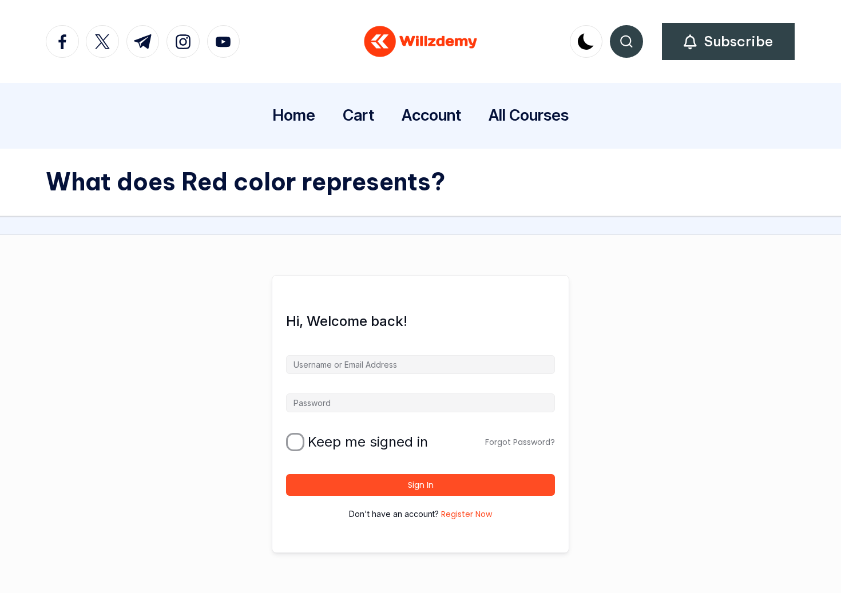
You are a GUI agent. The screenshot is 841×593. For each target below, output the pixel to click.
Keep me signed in (368, 442)
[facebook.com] (66, 41)
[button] (728, 41)
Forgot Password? (520, 442)
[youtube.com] (227, 41)
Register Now (466, 514)
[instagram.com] (186, 41)
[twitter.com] (106, 41)
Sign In (421, 485)
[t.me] (146, 41)
